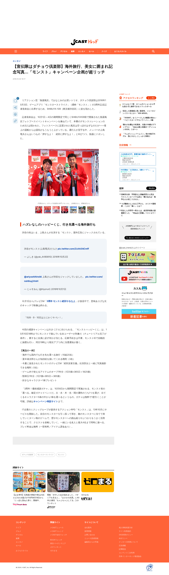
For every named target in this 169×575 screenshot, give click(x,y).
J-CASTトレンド (56, 531)
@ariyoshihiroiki (33, 276)
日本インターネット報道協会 (130, 556)
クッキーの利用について (128, 542)
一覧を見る (151, 188)
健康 (72, 51)
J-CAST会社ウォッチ (58, 535)
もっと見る (151, 98)
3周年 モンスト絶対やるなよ (61, 301)
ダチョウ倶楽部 (27, 455)
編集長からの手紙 (91, 542)
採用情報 (87, 531)
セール (91, 51)
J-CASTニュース (56, 527)
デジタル (63, 51)
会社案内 (87, 527)
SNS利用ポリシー (126, 535)
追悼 (121, 188)
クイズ (104, 51)
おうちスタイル (120, 51)
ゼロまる (53, 550)
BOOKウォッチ (56, 540)
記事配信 (122, 549)
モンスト (61, 455)
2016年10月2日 (60, 256)
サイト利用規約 (125, 531)
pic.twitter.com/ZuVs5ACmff (73, 248)
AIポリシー (123, 538)
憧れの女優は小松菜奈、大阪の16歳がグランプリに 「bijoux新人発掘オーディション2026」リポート (139, 126)
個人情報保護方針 (126, 527)
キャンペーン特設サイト (46, 401)
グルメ (54, 51)
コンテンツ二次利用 (126, 553)
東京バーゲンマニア (58, 543)
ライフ (45, 51)
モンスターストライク (45, 455)
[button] (16, 51)
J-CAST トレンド (84, 42)
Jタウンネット (56, 547)
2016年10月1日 (58, 289)
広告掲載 (122, 545)
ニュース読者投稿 (91, 538)
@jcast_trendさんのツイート (132, 247)
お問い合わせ (89, 535)
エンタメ (81, 51)
